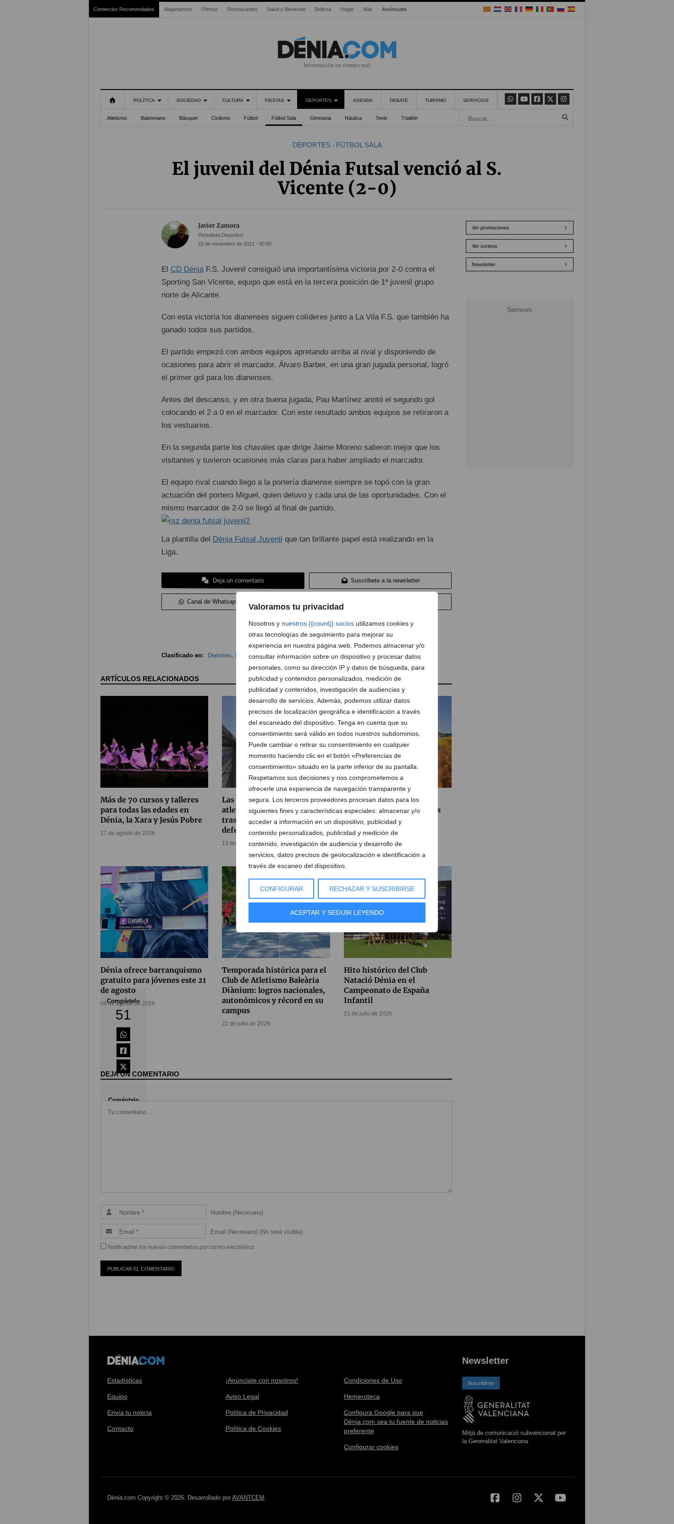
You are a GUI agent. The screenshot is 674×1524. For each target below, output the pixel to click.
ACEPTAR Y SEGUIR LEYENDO (337, 912)
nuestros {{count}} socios (318, 623)
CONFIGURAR (281, 888)
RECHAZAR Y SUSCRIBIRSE (371, 888)
